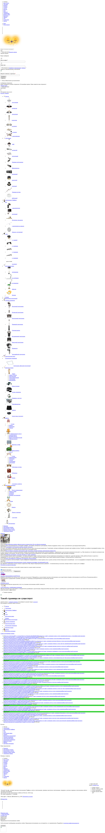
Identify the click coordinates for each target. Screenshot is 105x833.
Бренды (5, 9)
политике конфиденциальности (71, 823)
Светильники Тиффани (11, 610)
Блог (4, 10)
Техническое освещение (11, 625)
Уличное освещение (10, 621)
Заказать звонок (13, 52)
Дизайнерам (6, 13)
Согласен (3, 825)
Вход (4, 23)
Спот (6, 614)
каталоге (35, 602)
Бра (6, 612)
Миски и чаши (12, 491)
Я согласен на (14, 68)
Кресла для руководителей (15, 437)
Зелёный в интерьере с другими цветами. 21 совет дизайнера (21, 554)
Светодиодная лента (10, 623)
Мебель (7, 629)
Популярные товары (8, 527)
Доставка (5, 4)
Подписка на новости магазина (8, 564)
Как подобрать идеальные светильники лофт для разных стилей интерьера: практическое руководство (31, 550)
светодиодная (12, 376)
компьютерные (12, 457)
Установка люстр (5, 583)
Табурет (11, 427)
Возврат (5, 5)
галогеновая (12, 379)
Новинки (5, 526)
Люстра (7, 606)
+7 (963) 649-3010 (5, 814)
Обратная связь (4, 813)
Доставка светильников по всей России (10, 575)
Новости (5, 12)
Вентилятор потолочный (11, 619)
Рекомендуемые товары (9, 529)
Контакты (5, 15)
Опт (4, 18)
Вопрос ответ (6, 14)
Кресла (11, 451)
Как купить (6, 3)
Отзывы (5, 6)
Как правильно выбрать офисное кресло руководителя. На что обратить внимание (26, 544)
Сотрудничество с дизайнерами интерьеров (11, 587)
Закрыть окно (4, 85)
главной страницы (13, 602)
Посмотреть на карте (27, 796)
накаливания (12, 380)
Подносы (11, 494)
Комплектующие (9, 627)
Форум (5, 21)
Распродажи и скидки (8, 528)
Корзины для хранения (14, 495)
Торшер (7, 618)
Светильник (8, 608)
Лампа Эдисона (13, 375)
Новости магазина (6, 569)
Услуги (5, 8)
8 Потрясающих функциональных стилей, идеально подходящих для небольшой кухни (27, 562)
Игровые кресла (13, 436)
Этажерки (11, 492)
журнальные (12, 461)
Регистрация (6, 24)
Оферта (5, 17)
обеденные (11, 426)
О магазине (6, 19)
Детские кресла (13, 435)
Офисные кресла (13, 439)
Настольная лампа (9, 616)
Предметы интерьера (10, 631)
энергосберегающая (14, 377)
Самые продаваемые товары (7, 633)
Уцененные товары (8, 531)
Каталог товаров (5, 93)
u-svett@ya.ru (95, 785)
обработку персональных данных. (17, 68)
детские (11, 460)
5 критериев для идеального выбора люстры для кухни (19, 547)
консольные (12, 462)
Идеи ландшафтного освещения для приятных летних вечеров (21, 558)
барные (11, 425)
